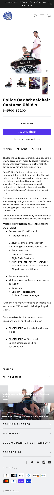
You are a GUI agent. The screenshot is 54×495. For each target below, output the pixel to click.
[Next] (49, 86)
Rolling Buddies (16, 424)
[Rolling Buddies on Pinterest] (37, 462)
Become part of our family (25, 442)
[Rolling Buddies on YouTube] (49, 462)
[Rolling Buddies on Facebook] (26, 462)
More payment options (27, 139)
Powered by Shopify (10, 468)
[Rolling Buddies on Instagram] (43, 462)
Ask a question (12, 377)
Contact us (12, 452)
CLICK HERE (16, 328)
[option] (27, 51)
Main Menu (12, 433)
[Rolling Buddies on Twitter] (32, 462)
